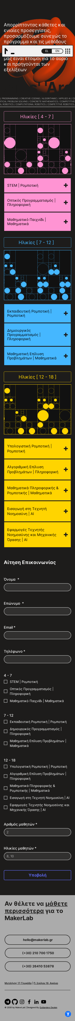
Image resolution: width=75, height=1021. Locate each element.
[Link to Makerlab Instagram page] (22, 1002)
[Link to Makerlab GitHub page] (15, 1002)
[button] (67, 51)
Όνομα (11, 579)
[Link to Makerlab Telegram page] (8, 1002)
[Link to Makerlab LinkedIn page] (36, 1002)
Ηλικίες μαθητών (20, 848)
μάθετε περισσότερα (36, 907)
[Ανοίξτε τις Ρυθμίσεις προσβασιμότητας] (68, 1014)
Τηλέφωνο (14, 651)
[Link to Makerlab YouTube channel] (44, 1002)
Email (9, 627)
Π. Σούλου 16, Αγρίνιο (46, 983)
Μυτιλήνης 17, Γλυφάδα (18, 983)
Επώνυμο (14, 603)
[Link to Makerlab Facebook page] (29, 1002)
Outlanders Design (48, 1007)
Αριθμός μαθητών (20, 824)
